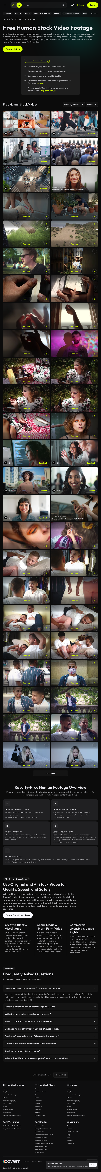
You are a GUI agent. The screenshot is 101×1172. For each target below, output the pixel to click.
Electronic (38, 1106)
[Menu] (5, 5)
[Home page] (11, 1162)
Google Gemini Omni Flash (44, 1143)
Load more (50, 773)
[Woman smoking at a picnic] (74, 398)
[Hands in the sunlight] (26, 343)
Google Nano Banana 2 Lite (44, 1135)
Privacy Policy (37, 1162)
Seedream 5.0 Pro (41, 1146)
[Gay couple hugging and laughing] (74, 727)
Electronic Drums (40, 1092)
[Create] (13, 5)
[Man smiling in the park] (26, 261)
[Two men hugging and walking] (26, 673)
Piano (37, 1098)
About (69, 1126)
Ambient (38, 1109)
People (5, 1092)
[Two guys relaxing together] (26, 618)
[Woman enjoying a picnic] (74, 371)
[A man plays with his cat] (74, 206)
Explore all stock (13, 49)
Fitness (5, 1098)
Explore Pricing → (48, 90)
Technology (7, 1112)
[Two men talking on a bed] (74, 645)
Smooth (37, 1104)
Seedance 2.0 (39, 1132)
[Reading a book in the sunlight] (74, 288)
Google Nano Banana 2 (42, 1129)
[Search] (19, 5)
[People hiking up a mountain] (74, 234)
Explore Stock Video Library (18, 915)
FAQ (68, 1138)
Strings (37, 1112)
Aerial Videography (9, 1101)
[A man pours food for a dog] (26, 206)
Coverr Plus (71, 1129)
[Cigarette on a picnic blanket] (26, 426)
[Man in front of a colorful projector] (74, 343)
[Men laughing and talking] (26, 590)
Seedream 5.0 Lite (41, 1149)
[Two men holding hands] (74, 590)
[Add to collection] (46, 196)
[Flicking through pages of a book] (26, 288)
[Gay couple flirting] (26, 700)
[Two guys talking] (26, 645)
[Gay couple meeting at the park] (26, 727)
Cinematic (38, 1101)
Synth (37, 1089)
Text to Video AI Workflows (12, 1126)
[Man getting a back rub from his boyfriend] (74, 618)
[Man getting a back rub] (26, 563)
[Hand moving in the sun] (26, 316)
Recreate (26, 216)
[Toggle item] (95, 988)
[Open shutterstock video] (74, 179)
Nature (5, 1089)
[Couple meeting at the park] (74, 700)
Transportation (8, 1109)
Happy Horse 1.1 (40, 1152)
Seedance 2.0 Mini (41, 1140)
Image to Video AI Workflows (12, 1129)
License (27, 1162)
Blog (68, 1135)
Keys (36, 1095)
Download (43, 134)
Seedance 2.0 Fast (41, 1138)
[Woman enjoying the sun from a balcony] (74, 261)
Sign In (92, 5)
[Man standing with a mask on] (74, 673)
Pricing (80, 5)
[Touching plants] (26, 234)
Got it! (92, 1165)
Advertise (70, 1140)
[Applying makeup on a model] (74, 535)
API (72, 5)
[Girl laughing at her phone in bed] (26, 755)
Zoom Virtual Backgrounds (12, 1115)
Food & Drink (7, 1104)
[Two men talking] (74, 563)
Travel (5, 1106)
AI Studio (41, 83)
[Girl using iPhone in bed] (74, 755)
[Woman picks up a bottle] (26, 371)
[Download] (46, 216)
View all (94, 13)
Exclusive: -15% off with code (68, 190)
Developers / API (72, 1132)
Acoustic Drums (40, 1115)
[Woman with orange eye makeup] (74, 426)
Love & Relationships (10, 1095)
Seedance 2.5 (39, 1126)
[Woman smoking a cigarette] (26, 398)
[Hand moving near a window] (74, 316)
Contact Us (61, 1075)
